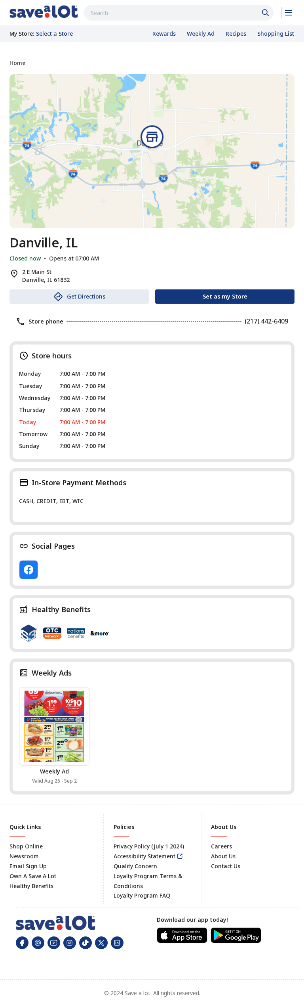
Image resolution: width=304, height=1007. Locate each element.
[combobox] (179, 13)
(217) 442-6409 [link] (266, 321)
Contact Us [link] (225, 866)
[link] (44, 11)
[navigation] (152, 63)
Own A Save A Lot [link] (33, 876)
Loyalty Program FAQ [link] (142, 895)
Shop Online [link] (26, 846)
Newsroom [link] (24, 856)
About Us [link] (223, 856)
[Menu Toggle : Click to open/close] (287, 12)
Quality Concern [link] (135, 866)
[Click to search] (266, 12)
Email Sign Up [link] (28, 866)
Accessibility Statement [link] (144, 856)
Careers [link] (221, 846)
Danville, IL (44, 242)
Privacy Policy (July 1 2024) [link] (149, 846)
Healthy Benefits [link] (31, 886)
